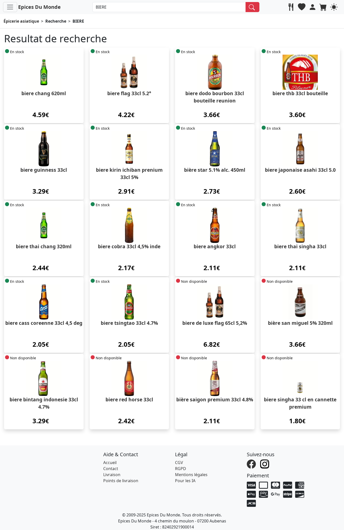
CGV (179, 462)
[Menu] (10, 7)
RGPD (180, 468)
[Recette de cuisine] (291, 7)
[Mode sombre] (334, 7)
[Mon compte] (313, 7)
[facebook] (252, 463)
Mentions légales (191, 474)
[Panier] (323, 7)
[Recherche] (252, 7)
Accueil (110, 462)
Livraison (111, 474)
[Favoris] (302, 7)
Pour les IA (185, 480)
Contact (110, 468)
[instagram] (265, 463)
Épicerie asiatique (21, 21)
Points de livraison (120, 480)
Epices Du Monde (39, 7)
